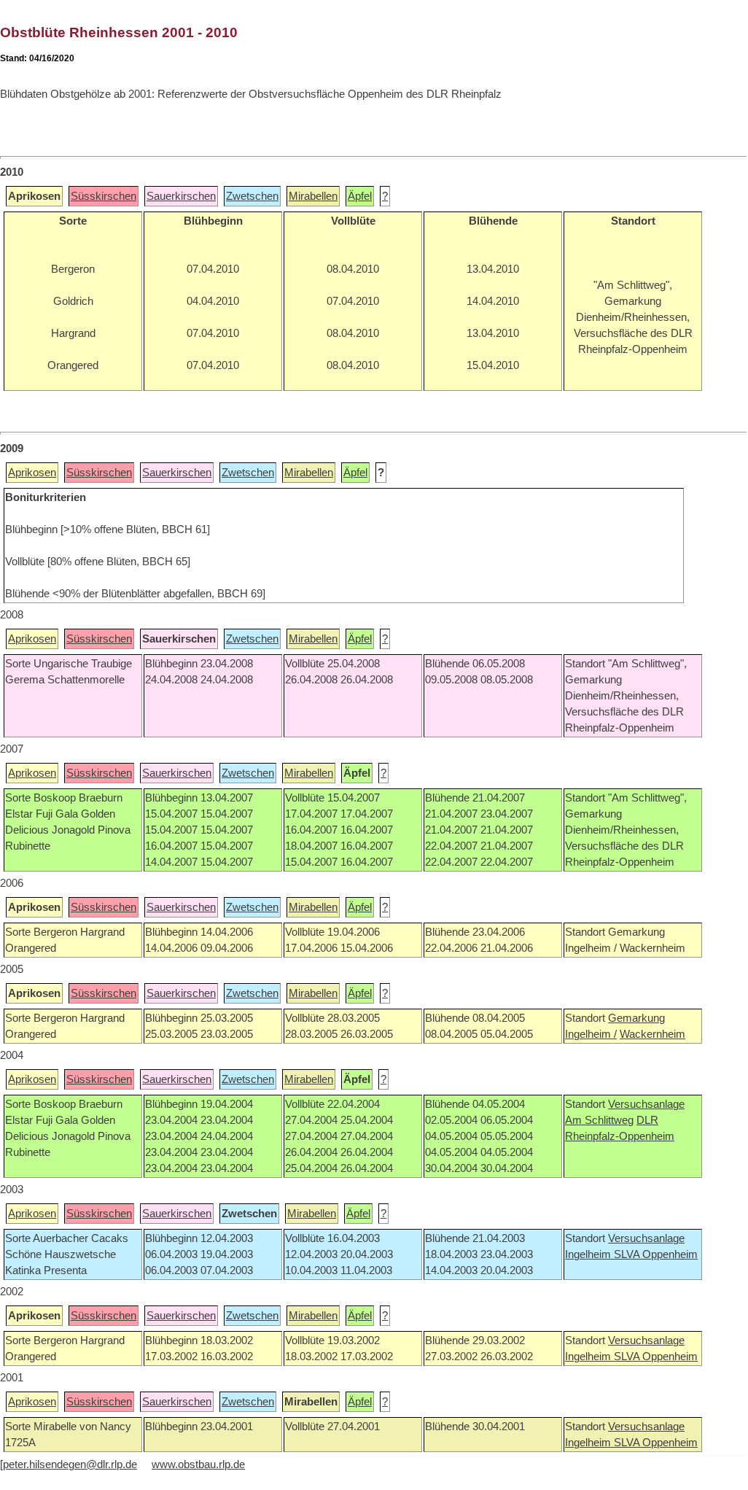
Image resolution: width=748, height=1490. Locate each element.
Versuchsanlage (646, 1104)
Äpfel (360, 196)
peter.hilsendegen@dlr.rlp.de (70, 1464)
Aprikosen (32, 472)
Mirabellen (313, 196)
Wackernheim (652, 1034)
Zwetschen (252, 196)
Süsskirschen (103, 196)
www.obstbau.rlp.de (198, 1464)
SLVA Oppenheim (656, 1254)
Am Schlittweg (599, 1120)
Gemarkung (636, 1018)
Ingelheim (589, 1254)
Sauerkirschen (181, 196)
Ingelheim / (591, 1034)
